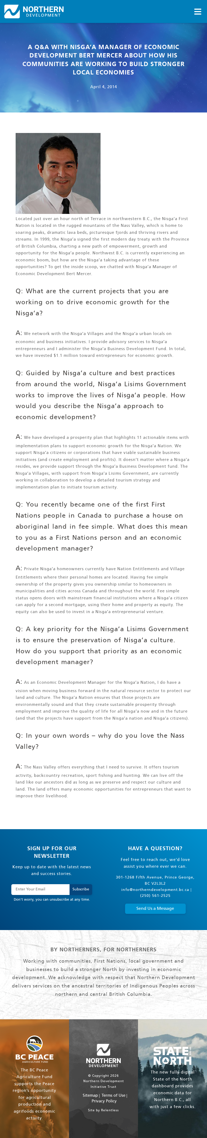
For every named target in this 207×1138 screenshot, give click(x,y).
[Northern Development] (34, 11)
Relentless (110, 1110)
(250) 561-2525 (155, 896)
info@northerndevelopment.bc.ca (155, 890)
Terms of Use (113, 1096)
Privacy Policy (104, 1101)
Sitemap (90, 1096)
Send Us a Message (155, 909)
